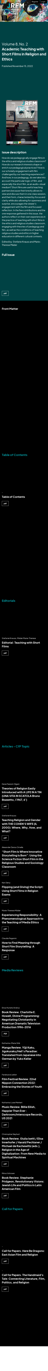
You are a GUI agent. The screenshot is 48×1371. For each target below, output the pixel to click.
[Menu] (4, 18)
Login (43, 1)
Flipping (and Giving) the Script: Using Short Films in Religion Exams (22, 890)
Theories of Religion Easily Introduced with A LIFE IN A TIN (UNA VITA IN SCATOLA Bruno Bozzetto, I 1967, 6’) (21, 794)
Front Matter (10, 308)
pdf (5, 293)
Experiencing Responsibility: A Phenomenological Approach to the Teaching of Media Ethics (22, 918)
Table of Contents (13, 496)
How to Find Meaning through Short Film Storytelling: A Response (21, 946)
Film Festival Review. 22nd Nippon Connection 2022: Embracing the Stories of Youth (22, 1082)
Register (35, 1)
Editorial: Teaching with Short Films (21, 644)
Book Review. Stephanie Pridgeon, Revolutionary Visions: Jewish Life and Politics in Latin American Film (23, 1183)
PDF (5, 1034)
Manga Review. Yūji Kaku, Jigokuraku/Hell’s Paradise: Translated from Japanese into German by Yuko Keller (21, 1053)
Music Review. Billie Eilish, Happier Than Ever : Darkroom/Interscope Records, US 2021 (22, 1112)
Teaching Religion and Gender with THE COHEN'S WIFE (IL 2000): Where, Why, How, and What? (21, 825)
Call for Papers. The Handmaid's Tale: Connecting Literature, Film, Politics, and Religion (23, 1278)
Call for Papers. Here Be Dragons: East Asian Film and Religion (23, 1252)
